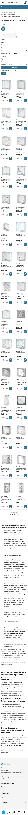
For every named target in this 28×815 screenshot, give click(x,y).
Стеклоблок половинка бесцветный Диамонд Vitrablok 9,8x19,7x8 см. (21, 497)
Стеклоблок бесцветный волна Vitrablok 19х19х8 (5, 93)
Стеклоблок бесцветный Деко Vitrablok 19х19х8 (5, 295)
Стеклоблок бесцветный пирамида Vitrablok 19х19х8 (6, 266)
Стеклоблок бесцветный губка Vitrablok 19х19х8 (5, 149)
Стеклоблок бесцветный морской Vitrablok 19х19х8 (21, 352)
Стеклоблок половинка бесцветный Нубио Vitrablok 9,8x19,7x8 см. (6, 497)
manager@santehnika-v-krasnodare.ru (11, 773)
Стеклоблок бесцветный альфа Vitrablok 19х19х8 (20, 235)
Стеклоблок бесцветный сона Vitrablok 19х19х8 (5, 381)
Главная (3, 11)
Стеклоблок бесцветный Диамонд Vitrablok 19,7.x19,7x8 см (6, 439)
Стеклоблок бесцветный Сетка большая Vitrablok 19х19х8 (5, 324)
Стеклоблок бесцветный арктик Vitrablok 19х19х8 (20, 93)
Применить (14, 67)
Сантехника (4, 7)
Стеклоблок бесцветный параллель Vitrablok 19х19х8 (6, 236)
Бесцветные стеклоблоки (8, 14)
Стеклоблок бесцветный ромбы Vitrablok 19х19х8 (20, 207)
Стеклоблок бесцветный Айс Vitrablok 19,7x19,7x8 (21, 438)
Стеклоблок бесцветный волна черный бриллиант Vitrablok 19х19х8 (20, 410)
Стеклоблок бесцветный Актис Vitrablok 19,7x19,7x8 (6, 468)
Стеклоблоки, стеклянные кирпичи (17, 7)
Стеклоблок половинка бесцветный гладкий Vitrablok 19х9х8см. (6, 410)
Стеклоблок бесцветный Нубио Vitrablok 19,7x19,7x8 (21, 381)
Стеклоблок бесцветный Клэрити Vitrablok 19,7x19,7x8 (21, 468)
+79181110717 (5, 770)
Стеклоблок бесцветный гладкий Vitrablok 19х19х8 (21, 121)
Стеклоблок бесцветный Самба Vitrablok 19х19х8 (20, 295)
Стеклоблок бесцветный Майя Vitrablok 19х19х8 (20, 323)
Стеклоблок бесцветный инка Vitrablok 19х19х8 (5, 179)
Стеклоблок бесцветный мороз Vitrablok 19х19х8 (5, 207)
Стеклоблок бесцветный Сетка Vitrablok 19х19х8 (5, 352)
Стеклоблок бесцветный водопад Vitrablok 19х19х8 (6, 121)
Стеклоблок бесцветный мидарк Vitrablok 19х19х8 (21, 179)
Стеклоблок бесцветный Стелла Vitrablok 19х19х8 (20, 265)
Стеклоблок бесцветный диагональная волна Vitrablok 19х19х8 (21, 150)
